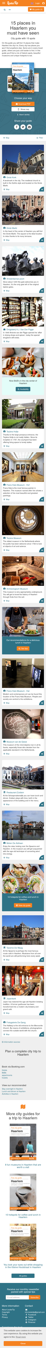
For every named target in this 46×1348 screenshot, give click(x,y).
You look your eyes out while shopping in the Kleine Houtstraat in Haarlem (23, 1266)
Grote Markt (11, 228)
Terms (4, 1314)
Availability (24, 389)
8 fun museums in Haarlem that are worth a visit (23, 1166)
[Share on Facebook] (16, 127)
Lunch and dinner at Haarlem (14, 1091)
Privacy (5, 1317)
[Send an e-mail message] (29, 127)
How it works (24, 114)
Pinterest (31, 1322)
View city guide (24, 905)
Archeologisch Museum (17, 588)
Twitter (30, 1317)
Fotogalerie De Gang (16, 1022)
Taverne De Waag (14, 947)
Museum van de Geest (16, 741)
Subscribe (35, 1297)
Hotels (4, 1070)
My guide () (37, 9)
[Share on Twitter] (23, 127)
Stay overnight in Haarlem (12, 1089)
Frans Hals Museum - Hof (18, 484)
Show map (24, 109)
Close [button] (23, 1343)
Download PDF (24, 104)
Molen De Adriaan (14, 843)
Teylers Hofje (12, 431)
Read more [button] (21, 1337)
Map (7, 137)
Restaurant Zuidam (15, 792)
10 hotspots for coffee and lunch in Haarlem (23, 1216)
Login (37, 3)
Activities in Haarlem (10, 1094)
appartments (7, 1075)
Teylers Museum (13, 538)
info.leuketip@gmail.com (35, 1312)
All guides (23, 1275)
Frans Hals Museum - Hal (18, 690)
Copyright (6, 1312)
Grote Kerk (11, 177)
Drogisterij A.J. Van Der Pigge (20, 329)
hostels (5, 1077)
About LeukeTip (8, 1309)
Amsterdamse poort (15, 278)
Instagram (32, 1319)
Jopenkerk (11, 998)
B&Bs (4, 1072)
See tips (24, 648)
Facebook (32, 1314)
